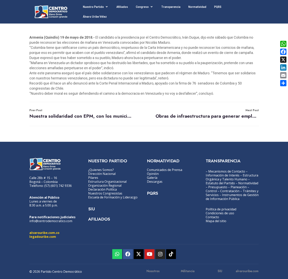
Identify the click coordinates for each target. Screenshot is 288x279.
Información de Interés (222, 175)
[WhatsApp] (283, 44)
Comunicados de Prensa (164, 170)
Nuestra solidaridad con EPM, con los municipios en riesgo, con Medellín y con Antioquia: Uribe (81, 113)
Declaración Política (102, 189)
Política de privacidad (221, 209)
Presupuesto (217, 187)
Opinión (153, 174)
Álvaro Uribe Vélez (95, 16)
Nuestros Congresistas (105, 193)
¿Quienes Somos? (101, 170)
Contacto (212, 217)
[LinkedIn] (283, 67)
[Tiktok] (171, 254)
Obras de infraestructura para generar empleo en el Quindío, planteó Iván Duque (207, 113)
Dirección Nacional (102, 174)
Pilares (93, 177)
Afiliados (122, 6)
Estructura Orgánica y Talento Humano (232, 177)
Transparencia (170, 6)
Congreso (142, 6)
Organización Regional (104, 185)
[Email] (283, 75)
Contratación (229, 191)
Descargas (154, 181)
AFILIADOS (99, 219)
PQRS (217, 6)
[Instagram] (160, 254)
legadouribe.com (42, 236)
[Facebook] (128, 254)
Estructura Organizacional (107, 181)
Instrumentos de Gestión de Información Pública (232, 197)
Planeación (239, 187)
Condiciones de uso (220, 213)
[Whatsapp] (117, 254)
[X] (283, 60)
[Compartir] (283, 83)
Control (211, 191)
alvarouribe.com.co (44, 233)
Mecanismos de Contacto (226, 171)
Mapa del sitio (216, 221)
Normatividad (197, 6)
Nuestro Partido (93, 6)
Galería (152, 177)
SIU (91, 209)
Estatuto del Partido (220, 183)
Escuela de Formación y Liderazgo (113, 197)
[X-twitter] (139, 254)
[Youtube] (149, 254)
